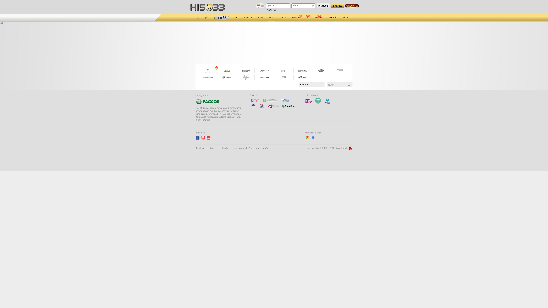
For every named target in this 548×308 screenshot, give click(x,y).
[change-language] (260, 5)
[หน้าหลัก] (198, 18)
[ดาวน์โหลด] (206, 18)
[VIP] (221, 18)
